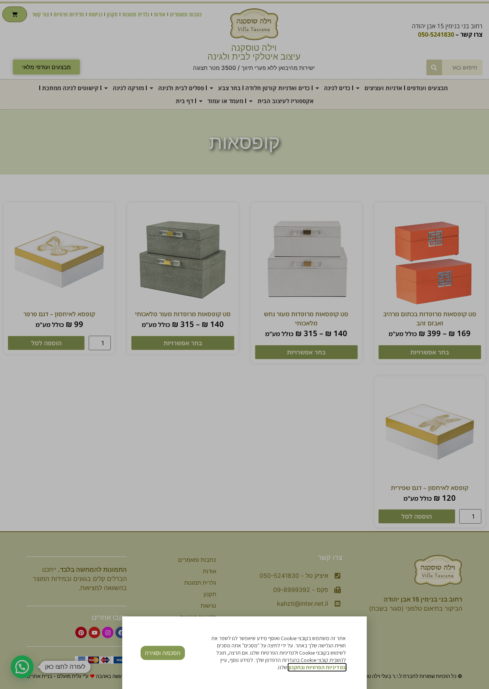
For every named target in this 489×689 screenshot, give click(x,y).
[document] (244, 344)
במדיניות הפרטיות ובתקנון (317, 667)
